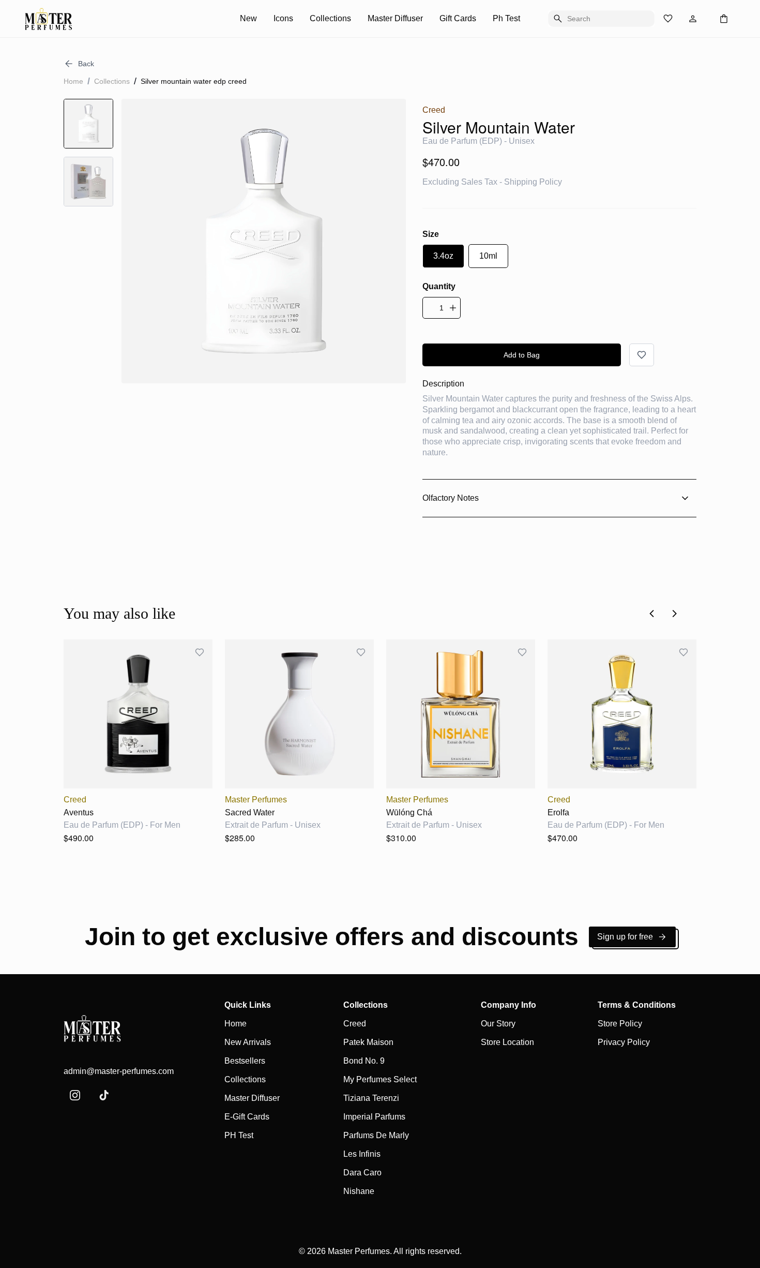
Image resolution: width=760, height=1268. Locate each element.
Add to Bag (522, 355)
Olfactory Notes (450, 498)
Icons (283, 18)
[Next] (674, 613)
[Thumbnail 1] (88, 123)
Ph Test (506, 18)
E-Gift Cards (246, 1116)
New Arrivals (247, 1042)
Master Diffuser (395, 18)
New (248, 18)
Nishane (358, 1191)
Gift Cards (457, 18)
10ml (488, 255)
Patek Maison (368, 1042)
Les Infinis (362, 1154)
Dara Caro (362, 1172)
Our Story (498, 1023)
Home (73, 81)
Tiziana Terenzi (371, 1098)
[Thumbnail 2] (88, 181)
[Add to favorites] (641, 355)
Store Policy (620, 1023)
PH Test (238, 1135)
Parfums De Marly (376, 1135)
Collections (330, 18)
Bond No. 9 (364, 1060)
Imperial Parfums (374, 1116)
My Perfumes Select (380, 1079)
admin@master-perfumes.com (119, 1071)
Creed (354, 1023)
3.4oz (443, 255)
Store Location (507, 1042)
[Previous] (652, 613)
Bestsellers (244, 1060)
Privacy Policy (624, 1042)
